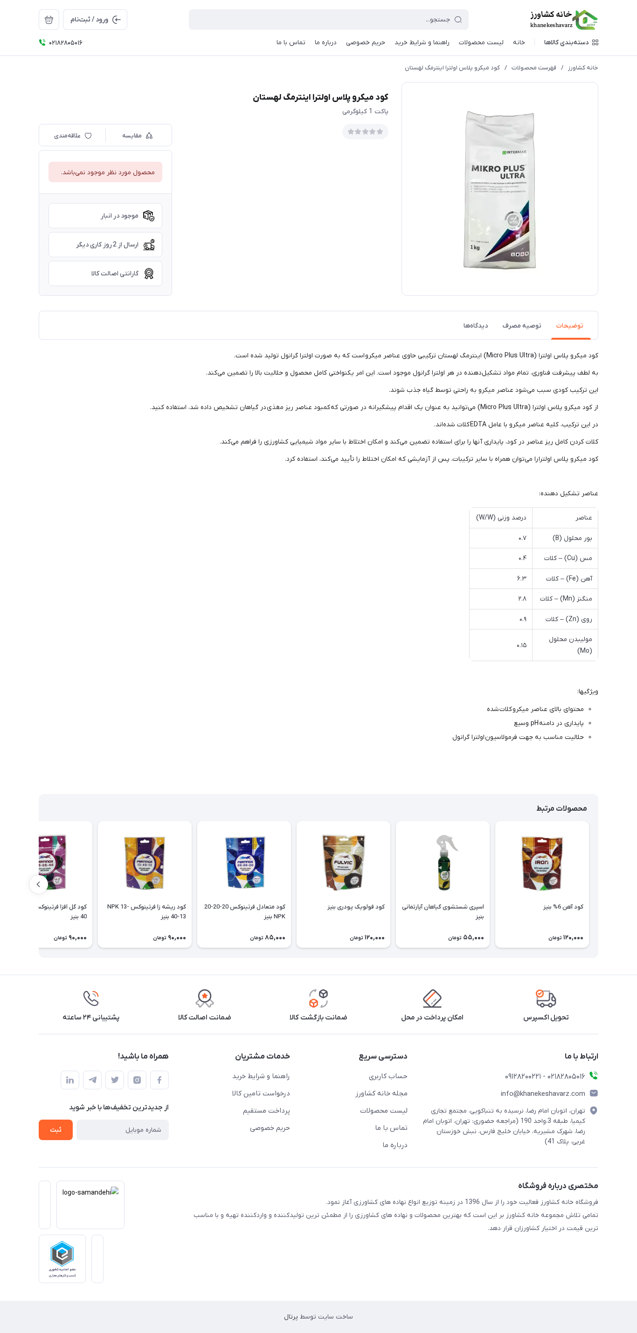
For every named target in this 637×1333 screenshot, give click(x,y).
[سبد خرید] (49, 19)
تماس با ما (391, 1128)
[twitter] (114, 1080)
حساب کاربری (388, 1076)
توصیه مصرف (522, 325)
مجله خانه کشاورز (381, 1093)
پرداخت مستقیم (266, 1110)
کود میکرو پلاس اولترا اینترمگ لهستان (452, 68)
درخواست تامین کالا (261, 1093)
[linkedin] (70, 1080)
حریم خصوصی (270, 1128)
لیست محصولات (384, 1110)
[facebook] (159, 1080)
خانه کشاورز (583, 68)
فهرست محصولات (534, 68)
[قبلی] (598, 884)
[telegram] (92, 1080)
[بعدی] (38, 884)
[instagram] (137, 1080)
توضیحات (569, 325)
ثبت (56, 1130)
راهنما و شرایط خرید (261, 1076)
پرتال (291, 1316)
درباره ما (395, 1145)
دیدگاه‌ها (476, 325)
